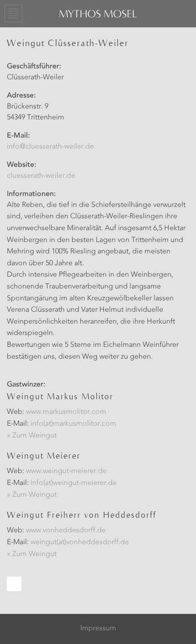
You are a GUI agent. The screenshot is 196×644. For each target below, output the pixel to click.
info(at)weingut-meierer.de (74, 483)
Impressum (98, 628)
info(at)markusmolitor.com (73, 424)
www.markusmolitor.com (66, 412)
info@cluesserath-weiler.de (50, 146)
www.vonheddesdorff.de (66, 530)
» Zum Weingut (32, 435)
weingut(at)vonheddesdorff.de (80, 542)
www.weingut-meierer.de (66, 471)
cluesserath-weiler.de (41, 176)
